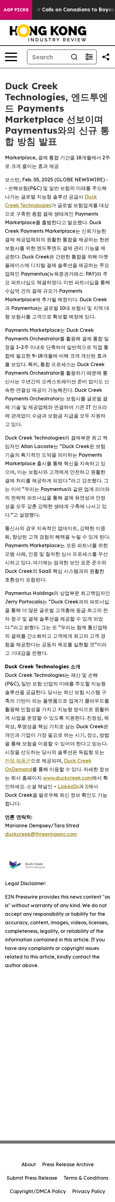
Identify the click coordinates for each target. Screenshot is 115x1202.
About (28, 1164)
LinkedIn (68, 786)
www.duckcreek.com (67, 778)
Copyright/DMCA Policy (38, 1191)
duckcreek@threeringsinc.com (41, 834)
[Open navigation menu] (11, 57)
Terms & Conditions (85, 1178)
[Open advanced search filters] (89, 57)
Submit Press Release (32, 1178)
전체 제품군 (18, 761)
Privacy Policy (88, 1191)
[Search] (74, 57)
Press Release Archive (68, 1164)
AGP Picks (16, 10)
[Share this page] (106, 57)
